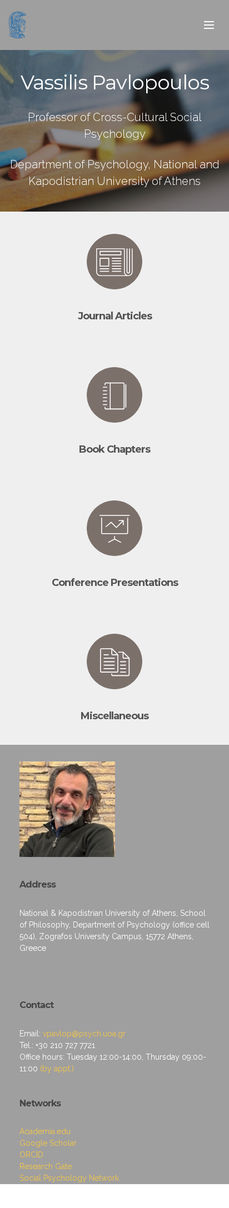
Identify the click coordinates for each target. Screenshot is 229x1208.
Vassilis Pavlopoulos (115, 82)
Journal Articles (115, 316)
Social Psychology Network (69, 1178)
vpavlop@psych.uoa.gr (84, 1033)
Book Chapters (114, 449)
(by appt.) (57, 1068)
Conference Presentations (115, 583)
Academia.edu (45, 1131)
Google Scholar (48, 1143)
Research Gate (45, 1166)
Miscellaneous (114, 716)
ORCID (31, 1154)
